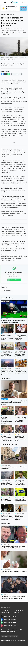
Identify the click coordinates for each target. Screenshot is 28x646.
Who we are (4, 629)
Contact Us (3, 631)
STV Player (4, 610)
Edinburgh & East (11, 14)
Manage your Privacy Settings (9, 636)
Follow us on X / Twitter (10, 616)
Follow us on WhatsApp (10, 622)
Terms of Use (11, 629)
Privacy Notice (19, 629)
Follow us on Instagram (10, 625)
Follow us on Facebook (10, 619)
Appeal (16, 613)
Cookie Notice (11, 631)
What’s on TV (5, 613)
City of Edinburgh (6, 290)
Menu (5, 2)
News (3, 14)
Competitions (18, 610)
